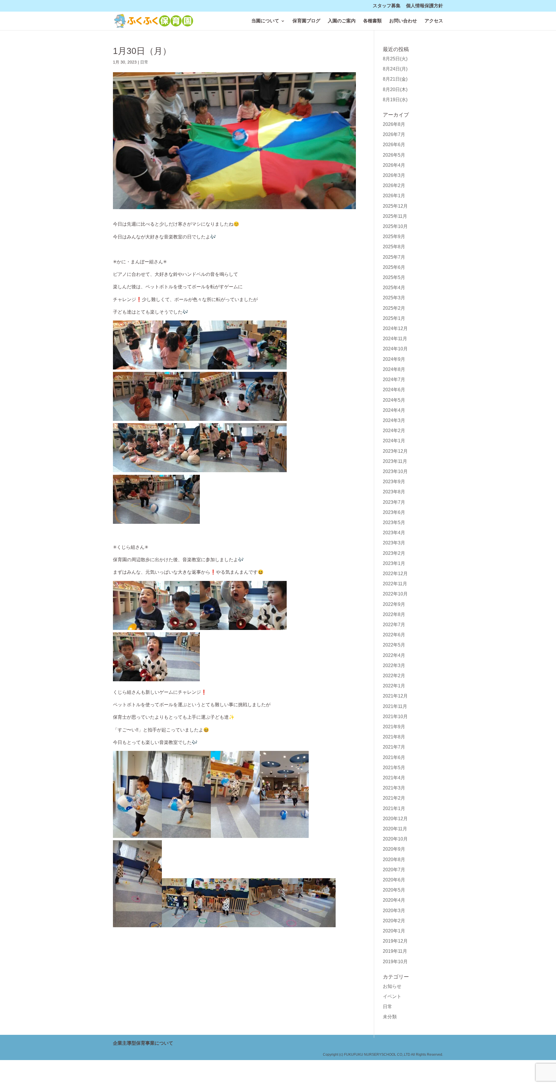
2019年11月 (395, 951)
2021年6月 (394, 757)
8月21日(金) (395, 79)
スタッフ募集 (386, 5)
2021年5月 (394, 767)
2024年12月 (395, 328)
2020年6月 (394, 879)
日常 (144, 62)
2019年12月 (395, 941)
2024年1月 (394, 440)
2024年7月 (394, 379)
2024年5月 (394, 400)
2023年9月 (394, 481)
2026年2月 (394, 185)
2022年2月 (394, 675)
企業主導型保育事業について (143, 1043)
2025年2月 (394, 308)
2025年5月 (394, 277)
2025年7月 (394, 257)
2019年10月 (395, 961)
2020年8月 (394, 859)
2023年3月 (394, 542)
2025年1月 (394, 318)
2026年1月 (394, 195)
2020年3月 (394, 910)
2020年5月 (394, 889)
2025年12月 (395, 206)
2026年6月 (394, 144)
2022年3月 (394, 665)
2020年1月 (394, 930)
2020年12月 (395, 818)
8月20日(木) (395, 89)
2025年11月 (395, 216)
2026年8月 (394, 124)
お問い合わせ (403, 21)
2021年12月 (395, 695)
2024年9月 (394, 359)
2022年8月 (394, 614)
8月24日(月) (395, 68)
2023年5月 (394, 522)
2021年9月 (394, 726)
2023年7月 (394, 502)
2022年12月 (395, 573)
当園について (265, 21)
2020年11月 (395, 828)
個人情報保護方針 (424, 5)
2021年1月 (394, 808)
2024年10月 (395, 348)
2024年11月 (395, 338)
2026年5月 (394, 155)
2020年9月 (394, 849)
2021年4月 (394, 777)
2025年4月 (394, 287)
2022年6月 (394, 634)
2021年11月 (395, 706)
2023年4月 (394, 532)
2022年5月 (394, 644)
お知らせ (392, 986)
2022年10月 (395, 593)
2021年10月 (395, 716)
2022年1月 (394, 685)
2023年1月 (394, 563)
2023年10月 (395, 471)
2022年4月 (394, 655)
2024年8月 (394, 369)
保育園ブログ (306, 21)
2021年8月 (394, 736)
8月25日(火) (395, 58)
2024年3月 (394, 420)
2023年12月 (395, 451)
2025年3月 (394, 297)
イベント (392, 996)
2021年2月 (394, 798)
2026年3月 (394, 175)
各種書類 (372, 21)
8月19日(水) (395, 99)
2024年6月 (394, 389)
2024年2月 (394, 430)
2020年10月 (395, 838)
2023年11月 (395, 461)
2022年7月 (394, 624)
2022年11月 (395, 583)
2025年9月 (394, 236)
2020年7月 (394, 869)
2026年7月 (394, 134)
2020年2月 (394, 920)
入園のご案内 (342, 21)
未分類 (390, 1016)
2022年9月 (394, 604)
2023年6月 (394, 512)
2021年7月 (394, 747)
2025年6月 (394, 267)
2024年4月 (394, 410)
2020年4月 (394, 900)
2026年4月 (394, 165)
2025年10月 (395, 226)
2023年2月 (394, 553)
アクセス (434, 21)
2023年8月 (394, 491)
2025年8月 (394, 246)
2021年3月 (394, 787)
